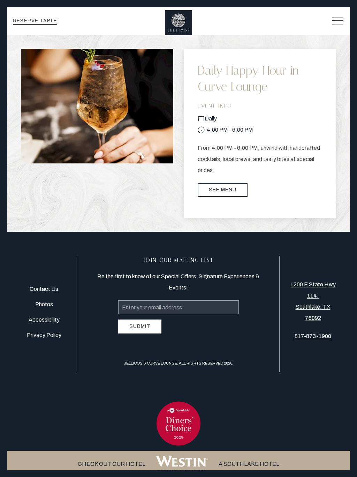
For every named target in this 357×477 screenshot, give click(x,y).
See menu (222, 189)
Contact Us (44, 289)
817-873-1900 (313, 336)
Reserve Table (35, 20)
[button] (338, 21)
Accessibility (44, 320)
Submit (139, 326)
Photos (44, 304)
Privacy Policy (44, 335)
